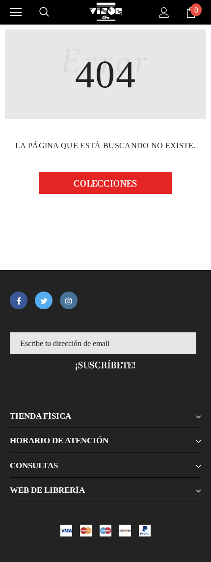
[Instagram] (69, 300)
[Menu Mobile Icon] (16, 12)
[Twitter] (44, 300)
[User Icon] (164, 12)
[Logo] (105, 12)
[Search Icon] (44, 12)
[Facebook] (18, 300)
